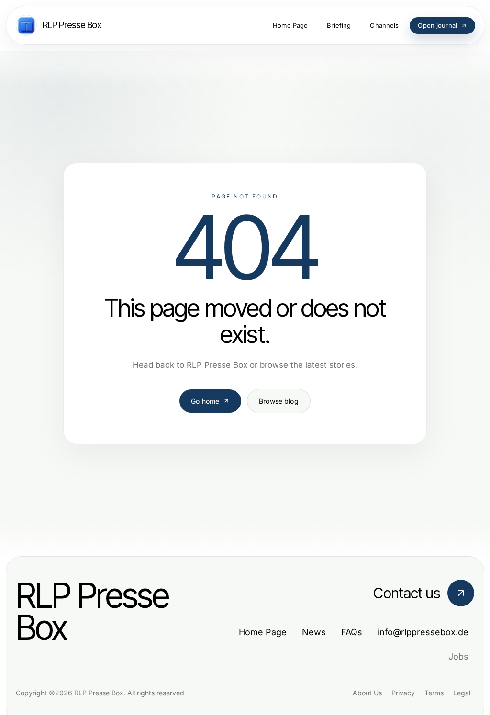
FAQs (351, 632)
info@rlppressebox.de (423, 632)
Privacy (403, 693)
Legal (461, 693)
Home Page (263, 632)
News (314, 632)
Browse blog (279, 401)
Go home (205, 401)
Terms (434, 693)
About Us (367, 693)
